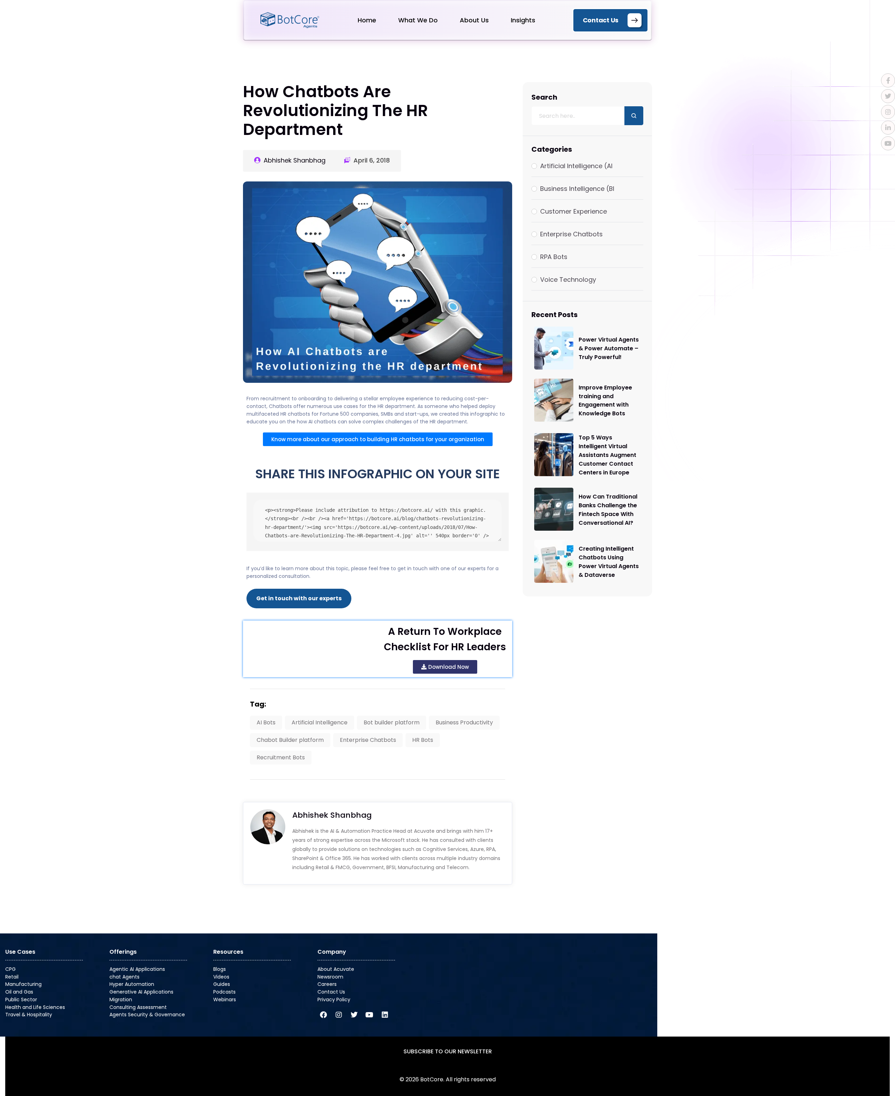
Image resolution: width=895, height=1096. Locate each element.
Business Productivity (464, 722)
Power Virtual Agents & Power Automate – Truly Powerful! (609, 348)
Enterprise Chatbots (368, 740)
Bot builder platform (392, 722)
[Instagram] (339, 1015)
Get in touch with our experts (299, 598)
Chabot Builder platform (290, 740)
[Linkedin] (385, 1015)
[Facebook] (323, 1015)
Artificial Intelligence (320, 722)
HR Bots (422, 740)
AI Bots (266, 722)
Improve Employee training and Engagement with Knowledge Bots (605, 400)
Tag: (258, 704)
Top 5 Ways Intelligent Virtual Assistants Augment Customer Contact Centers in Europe (607, 455)
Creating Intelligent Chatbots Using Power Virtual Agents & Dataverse (609, 562)
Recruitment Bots (281, 757)
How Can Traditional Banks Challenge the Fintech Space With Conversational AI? (608, 510)
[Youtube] (369, 1015)
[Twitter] (354, 1015)
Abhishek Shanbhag (294, 160)
